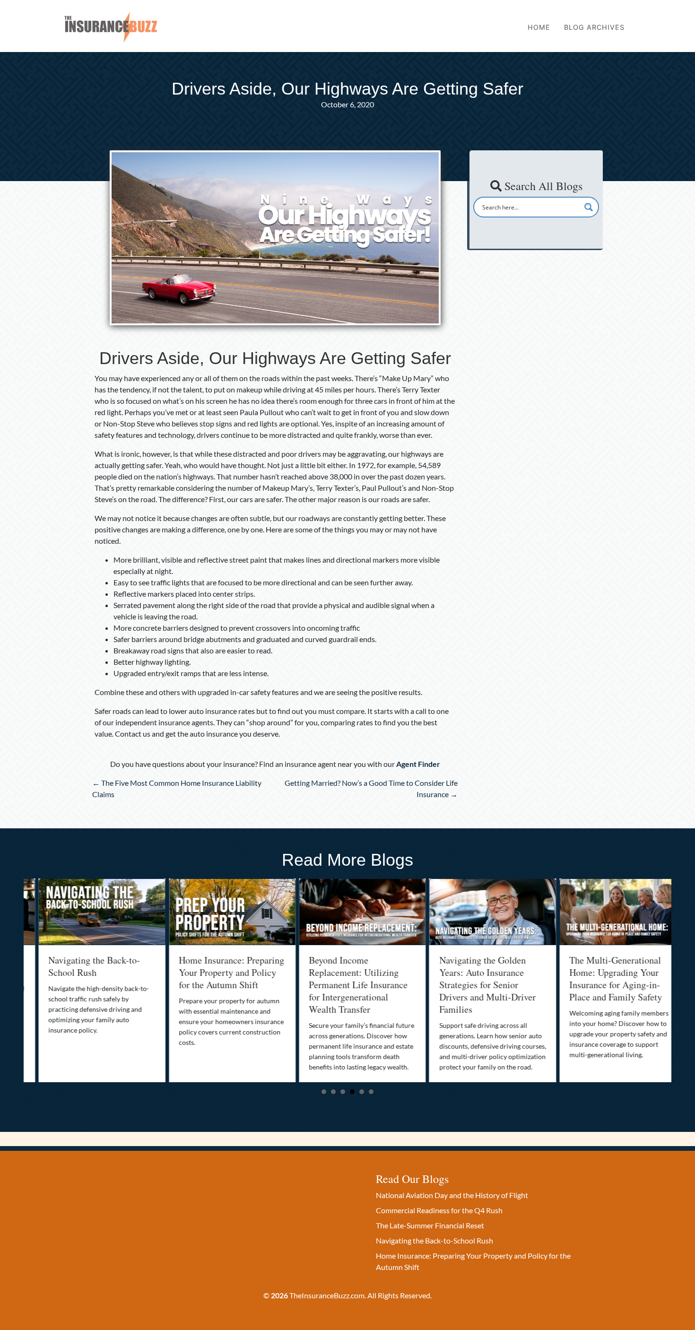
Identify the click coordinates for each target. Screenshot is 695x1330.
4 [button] (352, 1091)
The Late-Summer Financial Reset (430, 1225)
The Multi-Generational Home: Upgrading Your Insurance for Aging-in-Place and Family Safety (601, 978)
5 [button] (361, 1091)
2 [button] (333, 1091)
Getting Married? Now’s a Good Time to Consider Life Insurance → (371, 788)
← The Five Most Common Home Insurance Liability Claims (176, 788)
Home (539, 27)
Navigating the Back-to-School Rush (79, 966)
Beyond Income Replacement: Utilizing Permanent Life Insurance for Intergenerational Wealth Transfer (343, 985)
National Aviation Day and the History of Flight (452, 1195)
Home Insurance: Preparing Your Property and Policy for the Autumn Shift (216, 972)
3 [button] (342, 1091)
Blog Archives (594, 27)
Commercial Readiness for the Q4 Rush (439, 1210)
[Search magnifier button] (588, 207)
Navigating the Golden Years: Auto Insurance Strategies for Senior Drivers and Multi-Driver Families (472, 985)
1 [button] (323, 1091)
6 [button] (371, 1091)
